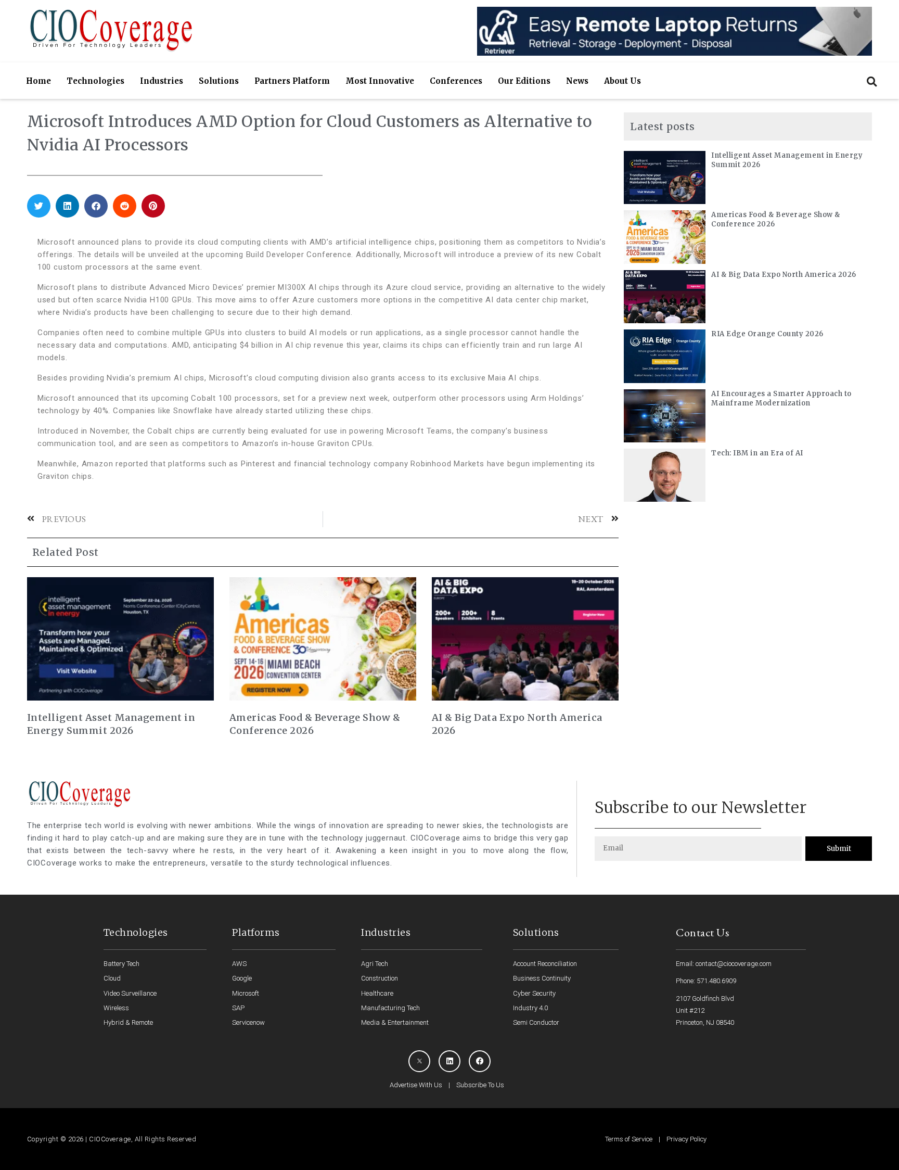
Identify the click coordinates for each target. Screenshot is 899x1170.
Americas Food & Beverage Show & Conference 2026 (315, 723)
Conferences (456, 81)
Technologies (95, 81)
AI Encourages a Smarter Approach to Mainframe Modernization (781, 398)
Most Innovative (379, 81)
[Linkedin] (449, 1061)
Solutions (219, 81)
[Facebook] (480, 1061)
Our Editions (524, 81)
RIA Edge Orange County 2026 (767, 333)
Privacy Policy (686, 1139)
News (577, 81)
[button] (872, 81)
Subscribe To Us (480, 1085)
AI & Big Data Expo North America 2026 (517, 723)
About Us (622, 81)
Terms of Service (628, 1139)
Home (38, 81)
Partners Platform (292, 81)
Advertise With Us (416, 1085)
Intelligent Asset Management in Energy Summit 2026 (111, 723)
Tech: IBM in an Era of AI (757, 453)
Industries (161, 81)
